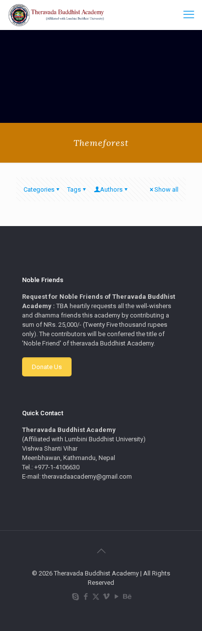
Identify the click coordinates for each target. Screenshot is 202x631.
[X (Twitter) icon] (96, 596)
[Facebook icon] (85, 596)
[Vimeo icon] (106, 596)
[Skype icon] (75, 596)
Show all (166, 189)
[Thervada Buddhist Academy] (56, 14)
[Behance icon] (126, 596)
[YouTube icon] (116, 596)
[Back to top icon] (101, 551)
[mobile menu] (188, 14)
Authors (111, 189)
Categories (39, 189)
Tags (74, 189)
